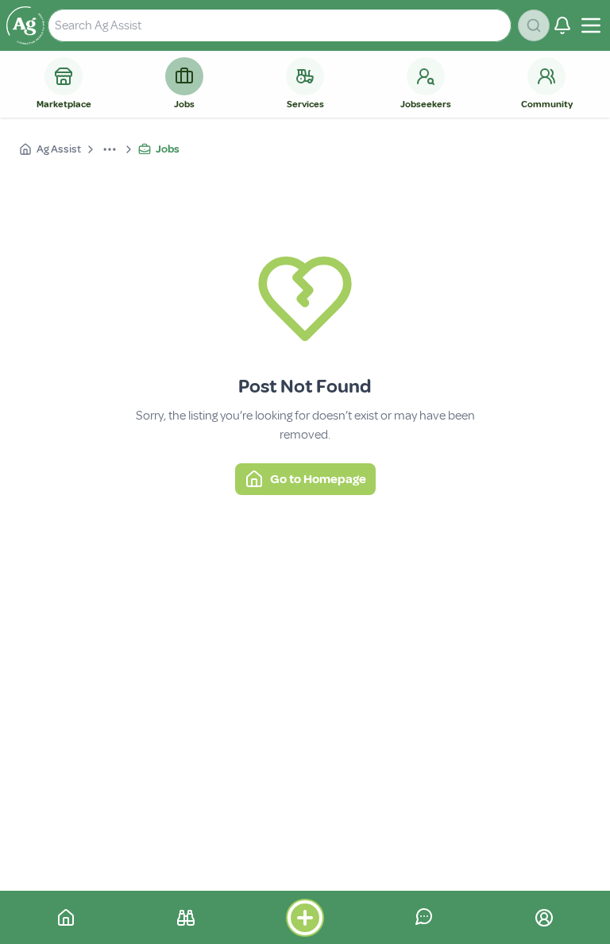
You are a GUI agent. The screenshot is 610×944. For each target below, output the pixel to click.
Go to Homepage (318, 479)
